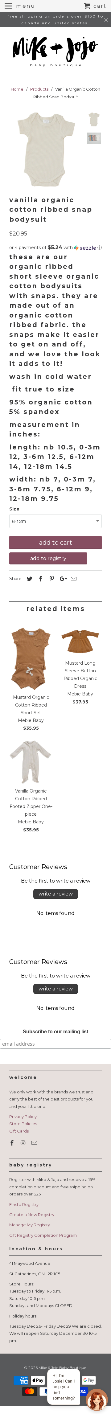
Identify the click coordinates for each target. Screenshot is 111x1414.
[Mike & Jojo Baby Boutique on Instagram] (23, 1143)
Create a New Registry (31, 1214)
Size (14, 509)
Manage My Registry (29, 1224)
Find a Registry (24, 1204)
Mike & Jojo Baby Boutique (62, 1367)
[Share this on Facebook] (40, 579)
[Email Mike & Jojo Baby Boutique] (34, 1143)
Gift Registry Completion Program (43, 1235)
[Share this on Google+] (62, 579)
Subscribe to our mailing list (55, 1031)
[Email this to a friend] (73, 579)
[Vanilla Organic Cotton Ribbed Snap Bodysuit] (46, 149)
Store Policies (23, 1123)
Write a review (56, 894)
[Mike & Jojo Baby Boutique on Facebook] (12, 1143)
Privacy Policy (23, 1116)
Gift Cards (19, 1131)
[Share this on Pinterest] (51, 579)
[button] (55, 247)
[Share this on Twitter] (29, 579)
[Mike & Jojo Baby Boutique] (55, 52)
